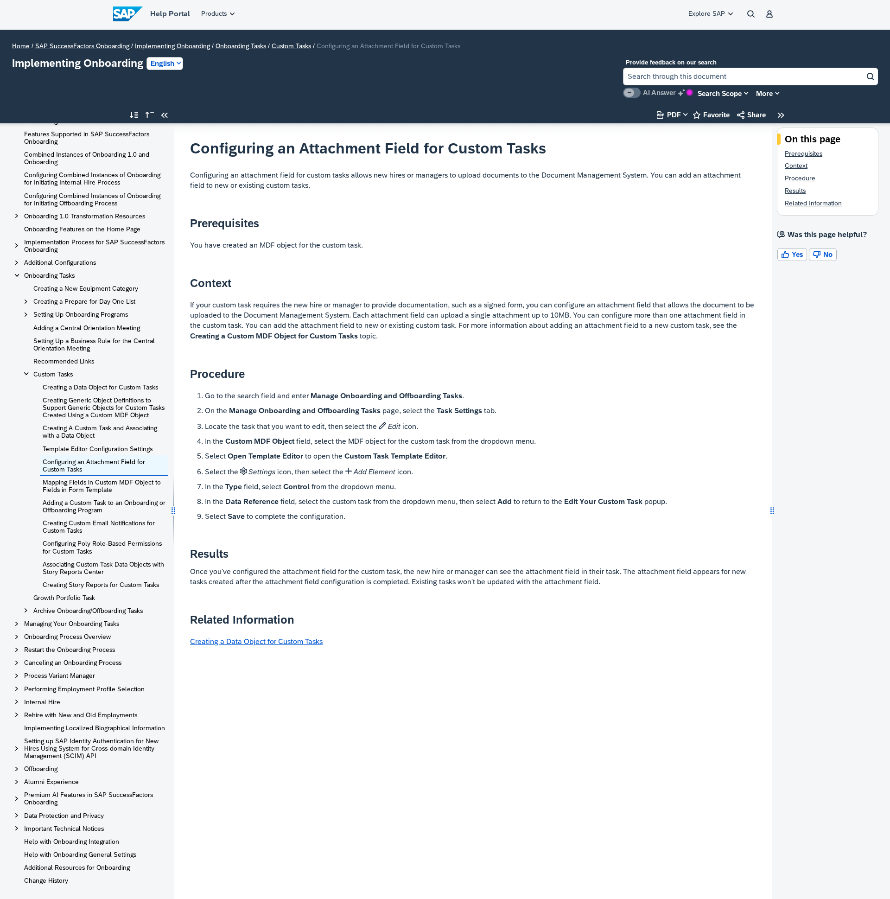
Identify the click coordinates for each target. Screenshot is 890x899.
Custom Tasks (291, 46)
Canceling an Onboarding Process (72, 662)
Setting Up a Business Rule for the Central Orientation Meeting (94, 344)
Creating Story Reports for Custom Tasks (101, 584)
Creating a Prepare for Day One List (84, 301)
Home (21, 46)
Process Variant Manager (59, 675)
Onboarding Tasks (241, 46)
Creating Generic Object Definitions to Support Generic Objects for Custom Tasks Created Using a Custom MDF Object (104, 407)
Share (751, 115)
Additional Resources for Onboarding (77, 867)
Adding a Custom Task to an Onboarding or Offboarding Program (104, 506)
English (162, 63)
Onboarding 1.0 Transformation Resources (84, 216)
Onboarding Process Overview (67, 636)
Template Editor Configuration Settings (98, 449)
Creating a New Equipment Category (85, 288)
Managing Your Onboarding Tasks (71, 623)
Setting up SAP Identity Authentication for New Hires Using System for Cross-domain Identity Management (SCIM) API (91, 748)
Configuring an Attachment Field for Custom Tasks (94, 465)
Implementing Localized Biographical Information (94, 728)
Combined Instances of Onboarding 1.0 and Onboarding (86, 158)
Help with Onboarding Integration (71, 841)
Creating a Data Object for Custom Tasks (100, 387)
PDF (669, 115)
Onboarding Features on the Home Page (82, 229)
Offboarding (40, 768)
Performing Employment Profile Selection (84, 689)
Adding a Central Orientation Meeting (86, 328)
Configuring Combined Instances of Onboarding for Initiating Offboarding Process (92, 199)
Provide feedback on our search (671, 62)
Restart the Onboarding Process (69, 649)
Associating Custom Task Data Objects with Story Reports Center (103, 568)
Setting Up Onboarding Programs (80, 314)
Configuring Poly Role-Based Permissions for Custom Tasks (102, 547)
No (823, 254)
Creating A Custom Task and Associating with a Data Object (100, 431)
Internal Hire (42, 702)
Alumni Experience (51, 781)
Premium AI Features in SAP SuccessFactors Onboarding (88, 798)
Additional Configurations (60, 262)
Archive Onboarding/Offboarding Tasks (88, 610)
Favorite (711, 115)
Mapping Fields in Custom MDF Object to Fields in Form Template (102, 485)
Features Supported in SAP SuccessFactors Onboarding (86, 137)
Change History (46, 880)
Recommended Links (63, 361)
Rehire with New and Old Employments (80, 715)
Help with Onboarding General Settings (80, 854)
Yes (792, 254)
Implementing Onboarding (172, 46)
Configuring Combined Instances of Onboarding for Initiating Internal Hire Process (92, 178)
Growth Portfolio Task (64, 597)
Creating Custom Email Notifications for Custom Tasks (99, 526)
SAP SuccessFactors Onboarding (82, 46)
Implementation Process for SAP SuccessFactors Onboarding (94, 245)
